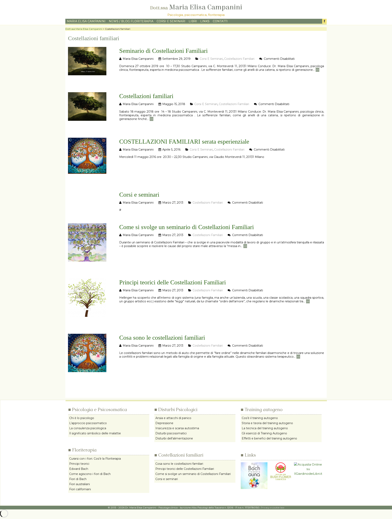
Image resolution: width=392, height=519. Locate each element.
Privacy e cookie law (272, 507)
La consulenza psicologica (87, 428)
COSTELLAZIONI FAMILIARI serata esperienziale (184, 141)
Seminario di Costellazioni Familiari (163, 50)
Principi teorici (79, 464)
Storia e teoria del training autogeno (267, 423)
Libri (193, 21)
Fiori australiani (79, 484)
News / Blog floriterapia (131, 21)
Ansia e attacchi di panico (173, 418)
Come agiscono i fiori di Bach (90, 474)
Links (204, 21)
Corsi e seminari (171, 21)
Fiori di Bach (78, 479)
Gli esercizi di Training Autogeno (264, 433)
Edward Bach (78, 469)
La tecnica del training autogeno (265, 428)
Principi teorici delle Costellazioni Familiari (172, 282)
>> (317, 69)
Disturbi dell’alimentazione (174, 438)
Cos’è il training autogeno (260, 418)
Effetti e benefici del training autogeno (269, 438)
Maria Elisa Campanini (196, 7)
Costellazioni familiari (239, 59)
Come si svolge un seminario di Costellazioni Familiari (186, 227)
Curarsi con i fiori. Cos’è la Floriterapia (95, 458)
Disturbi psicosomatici (171, 433)
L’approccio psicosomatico (88, 423)
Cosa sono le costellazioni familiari (162, 337)
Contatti (220, 21)
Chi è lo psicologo (81, 418)
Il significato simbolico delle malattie (95, 433)
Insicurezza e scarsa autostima (177, 428)
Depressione (164, 423)
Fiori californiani (80, 489)
